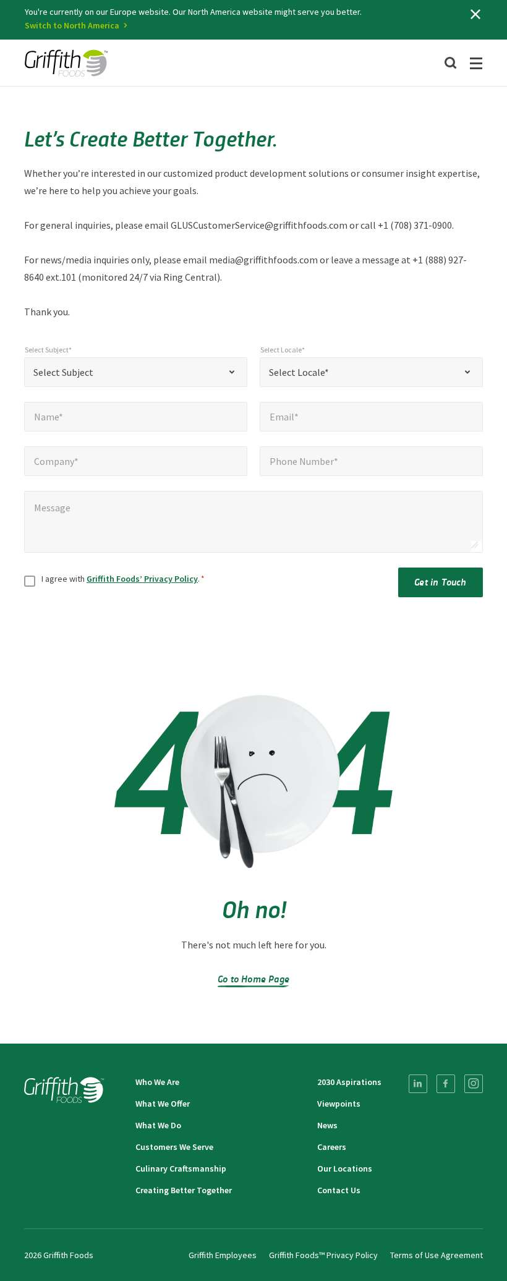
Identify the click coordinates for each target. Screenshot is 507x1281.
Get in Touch (440, 581)
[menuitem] (418, 1084)
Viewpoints (338, 1103)
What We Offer (162, 1103)
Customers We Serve (174, 1146)
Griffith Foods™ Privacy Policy (323, 1255)
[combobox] (135, 372)
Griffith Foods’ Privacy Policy (142, 578)
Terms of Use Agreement (436, 1255)
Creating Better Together (183, 1190)
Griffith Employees (223, 1255)
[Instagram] (473, 1084)
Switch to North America (72, 25)
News (327, 1125)
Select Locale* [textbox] (299, 372)
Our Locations (344, 1168)
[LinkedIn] (418, 1084)
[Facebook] (446, 1084)
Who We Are (157, 1081)
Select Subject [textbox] (63, 372)
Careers (331, 1146)
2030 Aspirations (349, 1081)
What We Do (158, 1125)
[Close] (475, 14)
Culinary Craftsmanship (180, 1168)
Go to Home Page (253, 978)
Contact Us (338, 1190)
